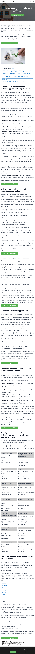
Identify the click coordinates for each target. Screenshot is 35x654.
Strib (3, 596)
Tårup (3, 594)
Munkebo (4, 585)
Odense (4, 583)
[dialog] (17, 650)
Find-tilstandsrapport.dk (7, 1)
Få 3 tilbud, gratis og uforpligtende (18, 15)
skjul (13, 68)
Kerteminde (5, 587)
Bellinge (4, 592)
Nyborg (4, 590)
